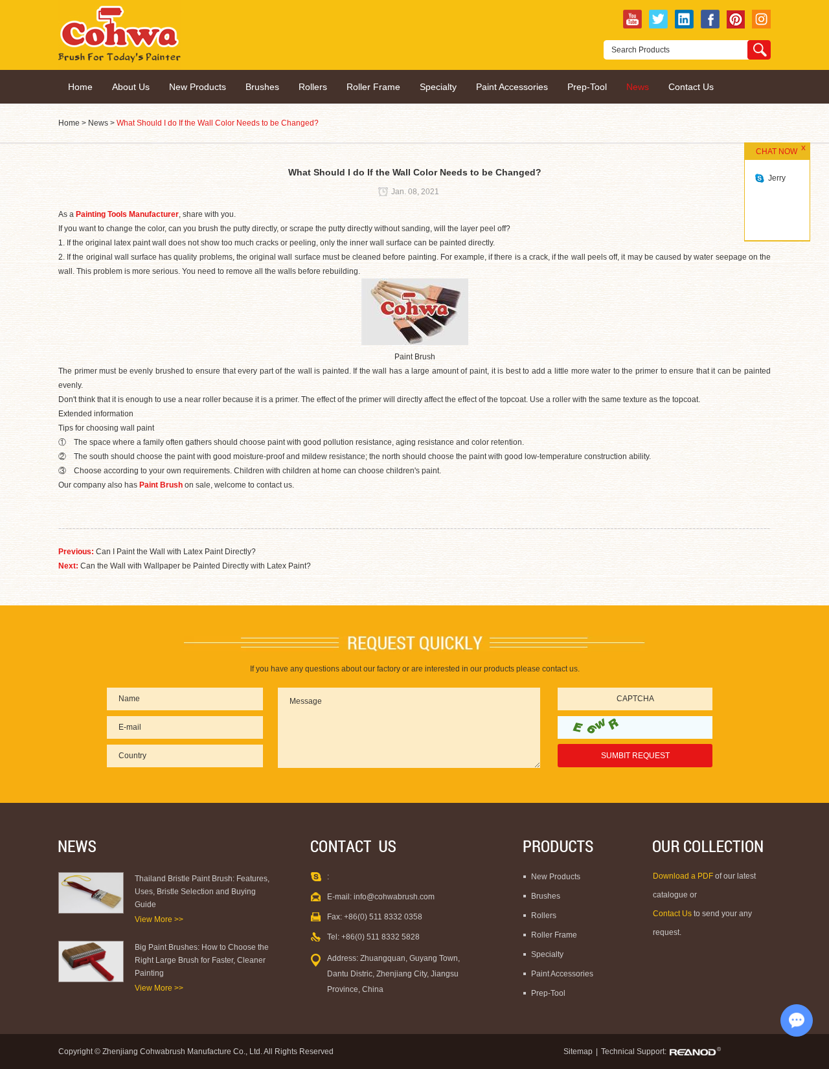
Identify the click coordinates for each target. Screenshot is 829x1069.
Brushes (262, 87)
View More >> (159, 919)
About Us (131, 87)
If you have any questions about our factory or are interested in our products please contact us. (415, 668)
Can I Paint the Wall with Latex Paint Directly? (176, 551)
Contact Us (691, 87)
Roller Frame (373, 87)
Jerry (777, 178)
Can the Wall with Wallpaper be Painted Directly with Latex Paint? (195, 565)
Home (80, 87)
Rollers (313, 87)
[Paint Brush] (414, 342)
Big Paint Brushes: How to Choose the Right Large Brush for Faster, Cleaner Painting (202, 960)
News (637, 87)
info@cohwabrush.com (394, 896)
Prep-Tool (587, 87)
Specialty (438, 87)
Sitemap (578, 1051)
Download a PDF (684, 876)
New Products (197, 87)
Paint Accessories (512, 87)
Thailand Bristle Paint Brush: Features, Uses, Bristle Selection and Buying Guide (202, 891)
